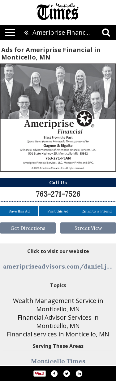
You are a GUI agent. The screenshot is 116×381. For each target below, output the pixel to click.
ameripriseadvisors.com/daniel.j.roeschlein (58, 266)
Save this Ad (19, 211)
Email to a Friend (96, 211)
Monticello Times (58, 361)
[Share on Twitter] (66, 373)
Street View (88, 228)
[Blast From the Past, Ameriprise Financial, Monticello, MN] (58, 118)
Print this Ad (57, 211)
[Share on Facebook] (54, 373)
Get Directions (28, 228)
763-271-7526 (58, 194)
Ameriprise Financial (62, 32)
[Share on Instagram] (79, 373)
